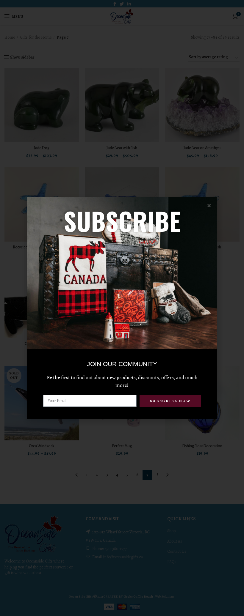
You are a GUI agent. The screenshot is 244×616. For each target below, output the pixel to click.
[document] (122, 308)
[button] (209, 205)
